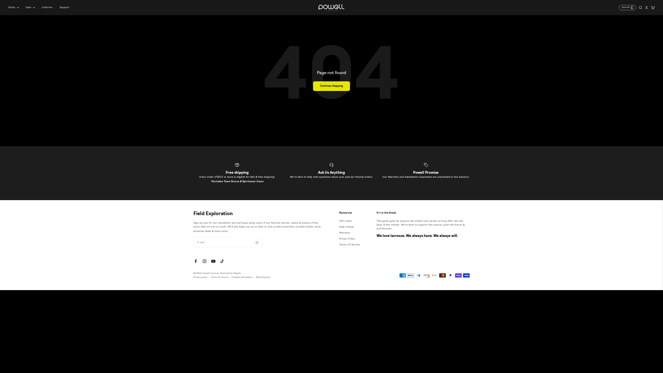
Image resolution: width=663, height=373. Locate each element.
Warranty (344, 233)
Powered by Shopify (230, 273)
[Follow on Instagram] (204, 261)
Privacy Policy (347, 239)
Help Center (346, 227)
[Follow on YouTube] (213, 261)
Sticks (11, 7)
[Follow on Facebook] (195, 261)
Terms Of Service (349, 244)
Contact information (242, 277)
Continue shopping (331, 86)
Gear (29, 7)
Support (64, 7)
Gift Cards (345, 221)
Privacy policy (200, 277)
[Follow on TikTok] (222, 261)
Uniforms (47, 7)
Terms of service (219, 277)
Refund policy (263, 277)
